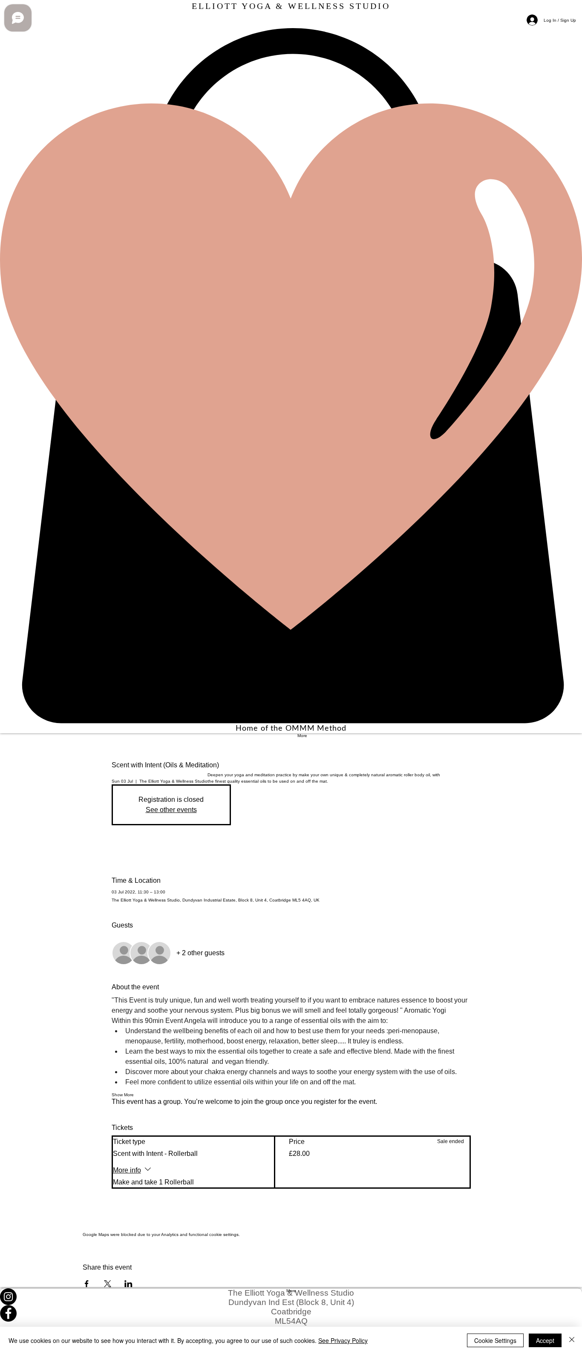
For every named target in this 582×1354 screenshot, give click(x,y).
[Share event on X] (108, 1283)
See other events (171, 809)
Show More (123, 1094)
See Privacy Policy (343, 1340)
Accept (545, 1340)
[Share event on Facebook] (87, 1283)
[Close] (572, 1340)
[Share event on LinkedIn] (128, 1283)
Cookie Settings (495, 1340)
